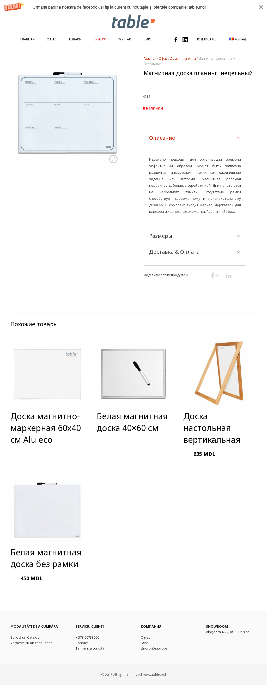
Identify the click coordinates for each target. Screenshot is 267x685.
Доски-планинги (183, 58)
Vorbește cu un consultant (31, 642)
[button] (133, 7)
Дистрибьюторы (154, 648)
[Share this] (227, 275)
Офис (163, 58)
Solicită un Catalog (24, 637)
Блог (144, 642)
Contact (82, 642)
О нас (145, 637)
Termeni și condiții (90, 648)
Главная (150, 58)
